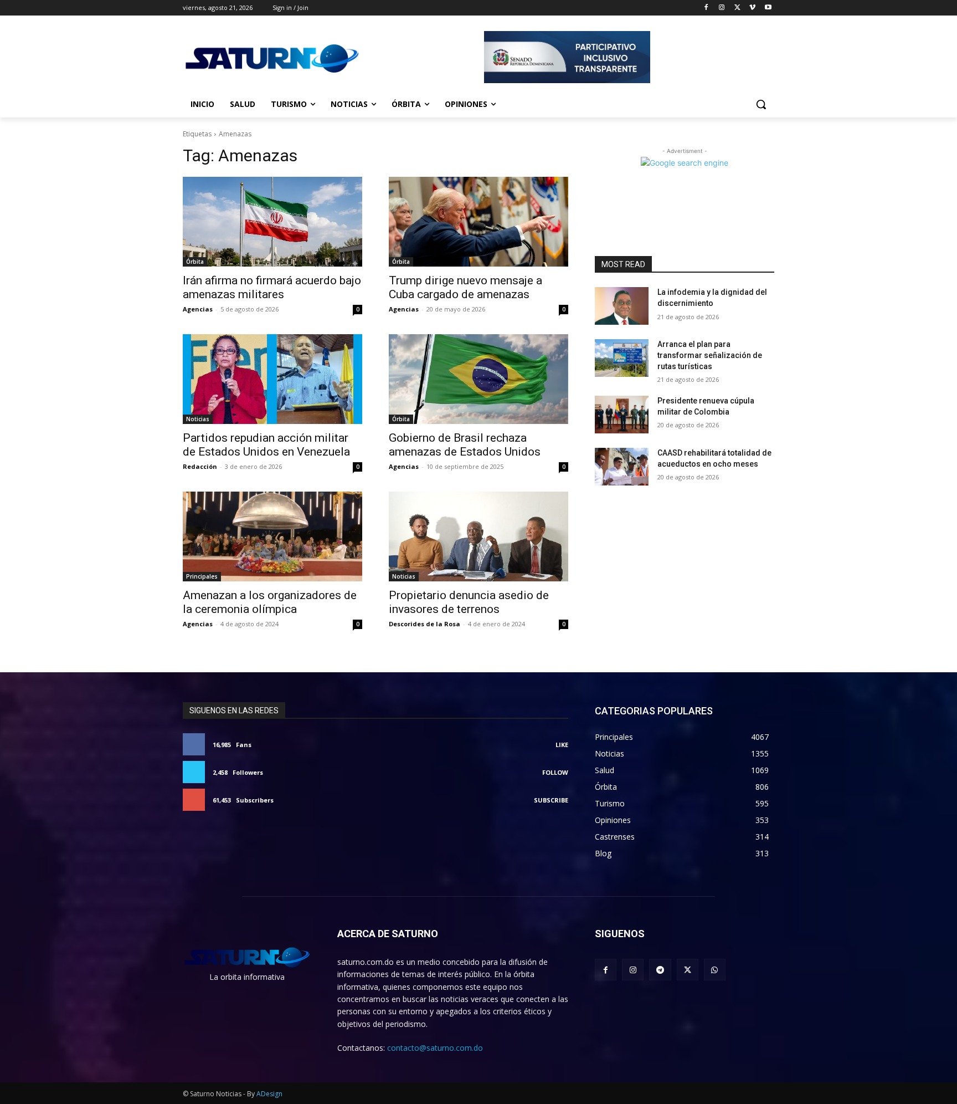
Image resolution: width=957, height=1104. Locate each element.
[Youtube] (768, 8)
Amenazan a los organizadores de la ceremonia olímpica (270, 602)
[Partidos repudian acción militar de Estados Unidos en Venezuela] (272, 379)
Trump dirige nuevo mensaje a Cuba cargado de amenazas (465, 287)
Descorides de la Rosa (424, 624)
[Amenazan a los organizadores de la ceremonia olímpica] (272, 536)
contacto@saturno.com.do (435, 1047)
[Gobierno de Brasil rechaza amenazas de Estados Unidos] (478, 379)
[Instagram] (722, 8)
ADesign (269, 1093)
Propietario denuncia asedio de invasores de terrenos (469, 602)
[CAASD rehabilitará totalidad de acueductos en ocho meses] (622, 466)
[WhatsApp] (715, 969)
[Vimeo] (752, 8)
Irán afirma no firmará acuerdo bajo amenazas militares (272, 287)
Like (561, 744)
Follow (555, 772)
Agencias (198, 309)
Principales (202, 576)
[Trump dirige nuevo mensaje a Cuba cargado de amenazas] (478, 222)
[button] (761, 104)
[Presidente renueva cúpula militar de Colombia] (622, 414)
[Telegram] (660, 969)
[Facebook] (706, 8)
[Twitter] (737, 8)
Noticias (197, 419)
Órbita (195, 261)
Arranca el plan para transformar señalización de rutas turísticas (709, 355)
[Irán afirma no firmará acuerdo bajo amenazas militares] (272, 222)
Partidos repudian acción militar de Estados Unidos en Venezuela (266, 444)
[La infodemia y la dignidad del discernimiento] (622, 306)
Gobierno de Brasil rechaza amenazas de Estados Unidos (465, 444)
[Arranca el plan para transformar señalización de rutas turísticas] (622, 358)
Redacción (200, 466)
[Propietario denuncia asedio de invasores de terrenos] (478, 536)
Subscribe (551, 800)
